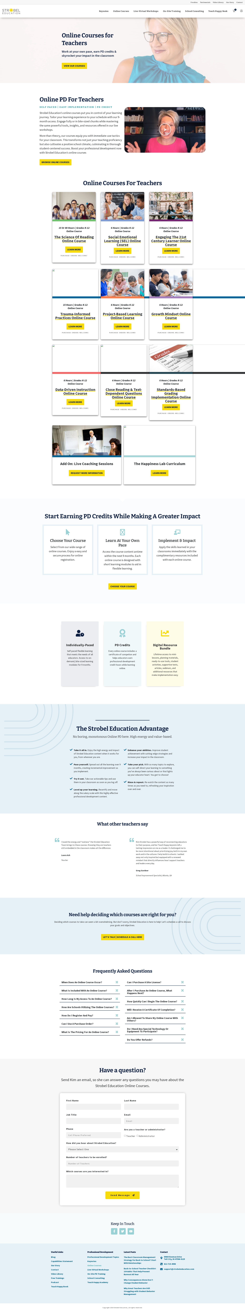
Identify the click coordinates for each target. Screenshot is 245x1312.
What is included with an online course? (84, 990)
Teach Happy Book (218, 11)
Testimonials (205, 2)
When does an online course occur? (82, 982)
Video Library (218, 2)
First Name (72, 1100)
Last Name (130, 1100)
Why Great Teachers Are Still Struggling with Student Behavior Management (139, 1291)
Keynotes (104, 11)
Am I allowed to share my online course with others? (152, 1019)
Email (127, 1115)
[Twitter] (122, 1231)
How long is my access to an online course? (87, 998)
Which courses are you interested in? (87, 1171)
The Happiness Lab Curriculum (159, 463)
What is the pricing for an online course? (85, 1032)
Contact (239, 2)
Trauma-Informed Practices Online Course (75, 315)
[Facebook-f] (114, 1231)
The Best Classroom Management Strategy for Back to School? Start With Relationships (140, 1260)
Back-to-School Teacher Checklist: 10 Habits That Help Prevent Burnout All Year (140, 1271)
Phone (69, 1129)
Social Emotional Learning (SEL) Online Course (122, 240)
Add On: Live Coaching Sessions (86, 463)
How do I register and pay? (77, 1015)
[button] (165, 130)
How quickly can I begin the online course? (152, 1001)
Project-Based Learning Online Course (122, 315)
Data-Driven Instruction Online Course (75, 391)
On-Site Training (172, 11)
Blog (53, 1257)
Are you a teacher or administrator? (144, 1129)
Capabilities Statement (62, 1261)
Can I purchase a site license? (144, 982)
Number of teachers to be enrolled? (86, 1157)
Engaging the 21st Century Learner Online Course (171, 240)
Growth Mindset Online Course (171, 315)
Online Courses (121, 11)
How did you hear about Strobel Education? (91, 1143)
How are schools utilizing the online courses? (88, 1007)
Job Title (71, 1115)
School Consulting (194, 11)
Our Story (230, 2)
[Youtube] (131, 1231)
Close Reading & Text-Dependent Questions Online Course (124, 393)
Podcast (55, 1282)
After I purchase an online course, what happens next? (149, 992)
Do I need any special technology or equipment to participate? (147, 1030)
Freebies (194, 2)
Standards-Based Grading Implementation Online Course (171, 395)
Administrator (147, 1136)
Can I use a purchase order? (77, 1023)
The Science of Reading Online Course (74, 238)
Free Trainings (57, 1278)
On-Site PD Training (96, 1274)
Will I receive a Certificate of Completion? (151, 1009)
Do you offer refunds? (139, 1039)
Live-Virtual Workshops (146, 11)
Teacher (130, 1136)
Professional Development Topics (103, 1257)
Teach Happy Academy (97, 1282)
